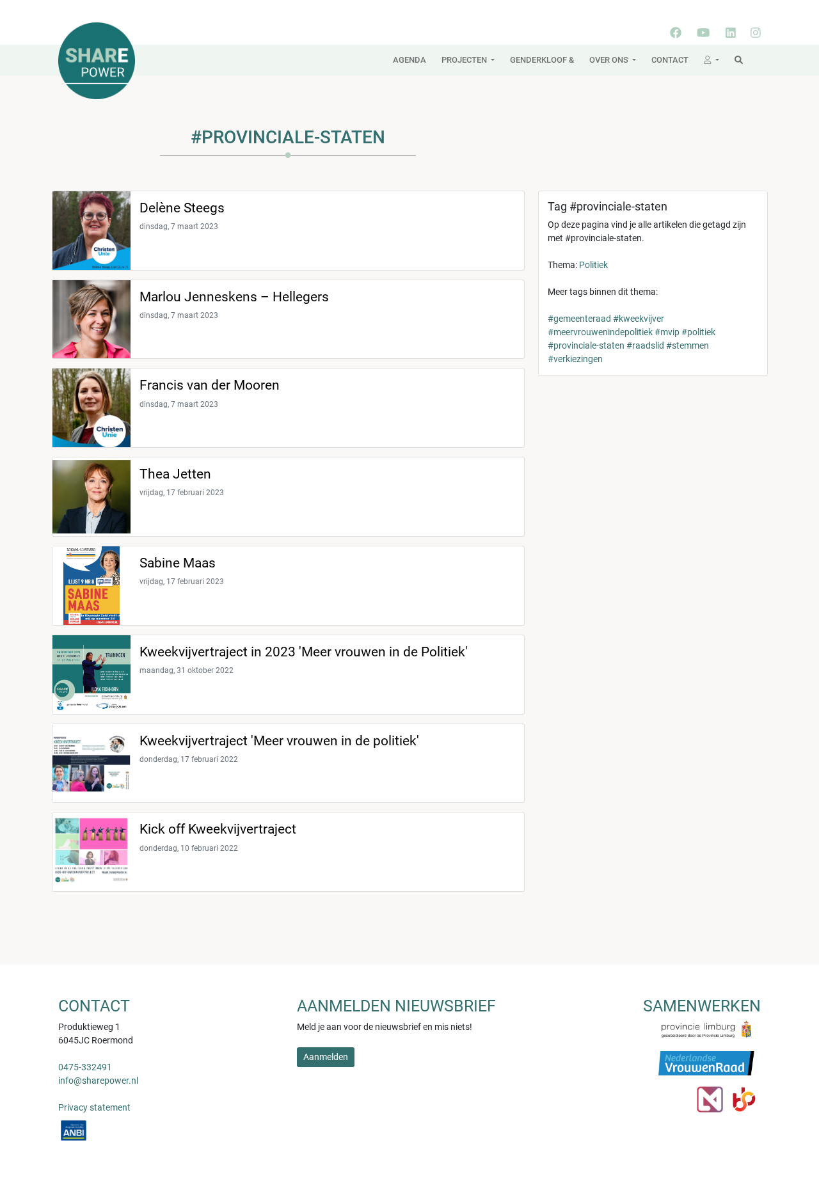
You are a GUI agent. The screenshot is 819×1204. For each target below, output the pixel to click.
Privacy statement (94, 1107)
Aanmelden (325, 1057)
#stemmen (687, 345)
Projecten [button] (465, 60)
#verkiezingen (575, 359)
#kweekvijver (638, 318)
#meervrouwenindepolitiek (600, 332)
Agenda (409, 60)
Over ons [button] (609, 60)
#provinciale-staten (586, 345)
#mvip (667, 332)
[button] (711, 60)
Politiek (593, 265)
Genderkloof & (542, 60)
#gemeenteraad (579, 318)
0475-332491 (85, 1067)
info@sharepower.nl (98, 1080)
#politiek (698, 332)
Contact (669, 60)
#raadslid (645, 345)
